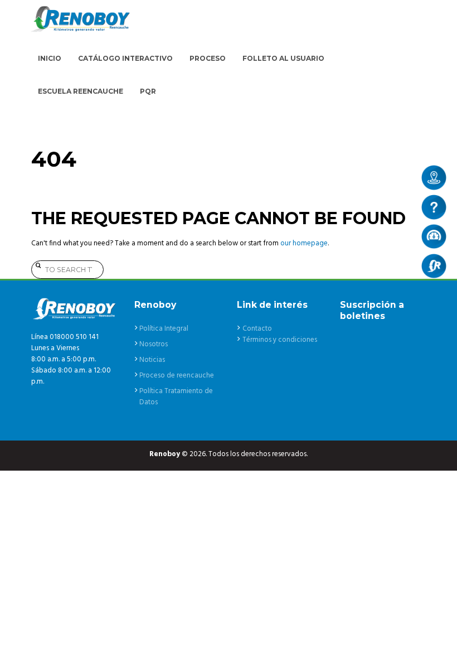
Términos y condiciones (279, 340)
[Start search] (37, 265)
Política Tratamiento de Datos (176, 396)
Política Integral (163, 329)
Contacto (257, 329)
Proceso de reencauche (176, 375)
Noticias (152, 360)
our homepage (304, 243)
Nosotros (153, 344)
